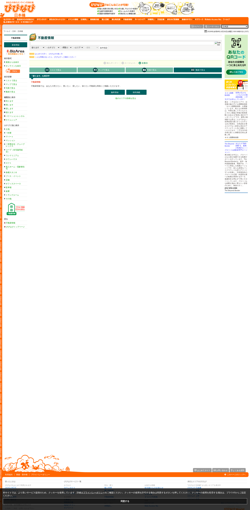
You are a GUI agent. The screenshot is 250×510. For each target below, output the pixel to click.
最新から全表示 (12, 62)
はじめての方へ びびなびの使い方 (46, 54)
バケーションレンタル (15, 116)
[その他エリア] (27, 22)
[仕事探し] (83, 19)
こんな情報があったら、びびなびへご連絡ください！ (53, 57)
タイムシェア (11, 120)
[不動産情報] (127, 19)
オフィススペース (13, 184)
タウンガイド (69, 488)
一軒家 (8, 133)
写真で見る (10, 88)
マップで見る (11, 84)
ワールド (6, 31)
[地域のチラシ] (186, 19)
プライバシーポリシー (40, 475)
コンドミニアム (12, 155)
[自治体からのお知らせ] (24, 19)
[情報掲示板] (94, 19)
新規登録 (15, 45)
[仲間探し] (150, 19)
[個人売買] (104, 19)
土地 (8, 129)
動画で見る (10, 92)
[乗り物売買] (115, 19)
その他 (8, 199)
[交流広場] (160, 19)
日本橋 (20, 31)
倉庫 (8, 191)
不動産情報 (15, 38)
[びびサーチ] (9, 19)
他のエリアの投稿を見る (125, 98)
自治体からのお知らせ (154, 488)
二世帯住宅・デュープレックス (15, 145)
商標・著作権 (21, 475)
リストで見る (11, 80)
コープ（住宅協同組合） (14, 151)
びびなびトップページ (15, 227)
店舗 (8, 180)
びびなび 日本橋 (194, 488)
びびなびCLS (10, 488)
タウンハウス (11, 159)
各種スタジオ (11, 172)
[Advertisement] (15, 275)
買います (9, 105)
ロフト (8, 163)
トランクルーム (12, 195)
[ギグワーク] (198, 19)
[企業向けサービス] (11, 22)
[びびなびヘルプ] (226, 19)
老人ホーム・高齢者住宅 (15, 168)
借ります (9, 112)
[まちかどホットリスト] (56, 19)
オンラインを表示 (13, 66)
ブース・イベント (13, 176)
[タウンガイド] (40, 19)
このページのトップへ (236, 475)
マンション (10, 140)
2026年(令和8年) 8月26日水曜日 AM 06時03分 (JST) (228, 32)
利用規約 (9, 475)
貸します (9, 109)
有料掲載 (136, 92)
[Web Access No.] (213, 19)
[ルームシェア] (139, 19)
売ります (9, 101)
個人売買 (108, 488)
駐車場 (8, 187)
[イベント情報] (72, 19)
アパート (9, 137)
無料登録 (114, 92)
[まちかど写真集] (172, 19)
